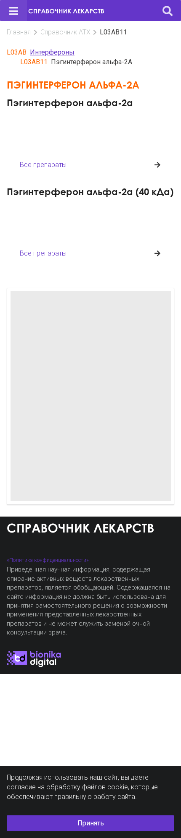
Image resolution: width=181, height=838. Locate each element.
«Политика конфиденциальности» (48, 560)
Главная (19, 32)
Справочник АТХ (65, 32)
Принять (90, 823)
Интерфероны (52, 52)
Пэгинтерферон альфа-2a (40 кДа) (90, 191)
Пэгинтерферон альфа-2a (70, 102)
